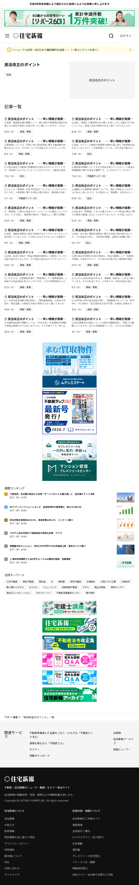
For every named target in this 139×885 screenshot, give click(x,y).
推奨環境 (77, 825)
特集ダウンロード (40, 755)
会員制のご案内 (81, 831)
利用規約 (9, 849)
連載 (15, 717)
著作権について (13, 856)
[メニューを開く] (7, 36)
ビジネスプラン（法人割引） (88, 837)
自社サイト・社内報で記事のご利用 (92, 874)
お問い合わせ (12, 868)
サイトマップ (12, 874)
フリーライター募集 (83, 862)
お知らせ (9, 825)
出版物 (117, 733)
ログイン (126, 35)
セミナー (35, 749)
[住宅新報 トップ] (28, 35)
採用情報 (9, 831)
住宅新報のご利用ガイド (86, 818)
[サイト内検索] (111, 35)
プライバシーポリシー (17, 843)
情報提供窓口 (80, 868)
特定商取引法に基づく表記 (19, 837)
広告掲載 (77, 843)
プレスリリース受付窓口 (86, 856)
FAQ (6, 862)
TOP (7, 717)
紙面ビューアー (122, 749)
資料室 (76, 849)
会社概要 (9, 818)
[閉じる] (130, 49)
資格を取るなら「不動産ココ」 (47, 743)
